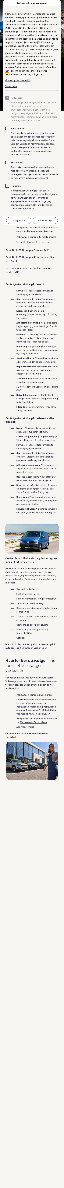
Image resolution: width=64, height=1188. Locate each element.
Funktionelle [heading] (17, 128)
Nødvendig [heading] (16, 97)
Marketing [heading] (16, 185)
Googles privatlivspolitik (18, 80)
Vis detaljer (11, 86)
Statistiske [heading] (17, 162)
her (7, 70)
